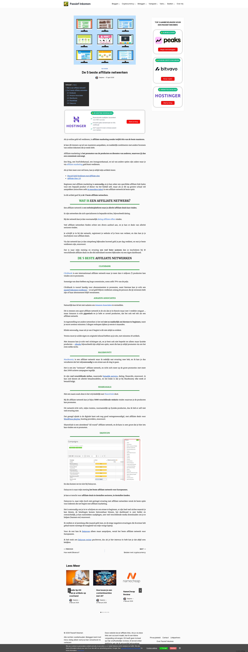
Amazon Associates (103, 305)
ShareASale (109, 394)
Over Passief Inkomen (165, 641)
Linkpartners (175, 638)
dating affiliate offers (106, 219)
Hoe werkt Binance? (71, 550)
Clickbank (68, 273)
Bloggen (105, 68)
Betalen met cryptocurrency (135, 550)
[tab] (100, 612)
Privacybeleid (155, 638)
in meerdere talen (95, 189)
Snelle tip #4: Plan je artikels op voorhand (77, 593)
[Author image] (96, 77)
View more (80, 650)
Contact (165, 638)
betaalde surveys (110, 376)
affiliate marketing (74, 164)
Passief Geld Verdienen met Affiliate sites (83, 176)
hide (74, 85)
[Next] (140, 590)
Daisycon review (84, 540)
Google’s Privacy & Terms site (130, 648)
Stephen (101, 77)
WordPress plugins (72, 419)
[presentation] (77, 578)
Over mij (180, 4)
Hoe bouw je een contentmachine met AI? (104, 593)
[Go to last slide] (69, 590)
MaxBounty (69, 359)
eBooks (78, 344)
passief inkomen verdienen (75, 290)
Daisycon (86, 531)
